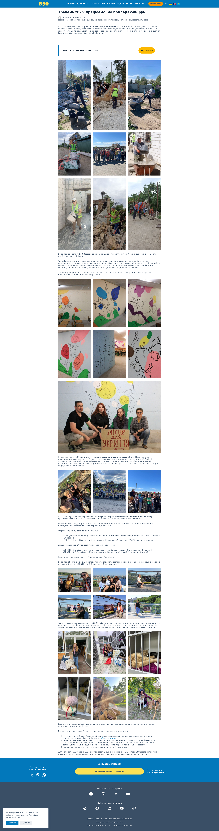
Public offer (110, 822)
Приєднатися (98, 4)
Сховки (147, 20)
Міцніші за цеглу (136, 20)
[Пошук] (166, 4)
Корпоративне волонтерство (116, 20)
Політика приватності (94, 818)
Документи (139, 4)
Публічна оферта (109, 818)
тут (116, 557)
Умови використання (124, 818)
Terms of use (119, 822)
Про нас (71, 4)
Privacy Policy (100, 822)
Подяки (120, 4)
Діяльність (82, 4)
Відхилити (26, 823)
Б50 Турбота (78, 20)
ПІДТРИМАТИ (146, 50)
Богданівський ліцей (93, 20)
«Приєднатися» (108, 738)
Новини (111, 4)
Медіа (129, 4)
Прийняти (12, 823)
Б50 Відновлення (65, 20)
